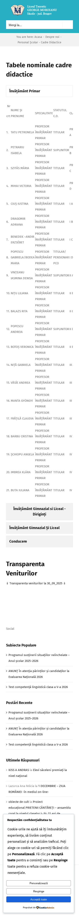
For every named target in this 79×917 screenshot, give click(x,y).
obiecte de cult (19, 802)
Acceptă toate (38, 899)
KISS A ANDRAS (19, 770)
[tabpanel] (39, 301)
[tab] (39, 91)
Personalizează (39, 883)
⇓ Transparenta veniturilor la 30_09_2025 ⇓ (36, 583)
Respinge (38, 891)
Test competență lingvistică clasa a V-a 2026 (38, 687)
